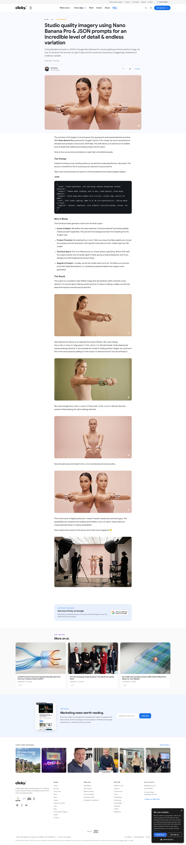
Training (143, 2)
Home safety (118, 803)
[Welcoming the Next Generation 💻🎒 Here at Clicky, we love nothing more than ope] (132, 760)
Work (55, 794)
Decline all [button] (174, 835)
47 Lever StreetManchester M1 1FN (150, 793)
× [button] (181, 810)
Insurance (117, 806)
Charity (116, 809)
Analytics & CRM (89, 797)
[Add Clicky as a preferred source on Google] (119, 612)
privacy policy (123, 840)
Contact (150, 2)
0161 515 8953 (163, 2)
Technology (117, 800)
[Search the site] (146, 8)
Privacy (148, 837)
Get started (162, 8)
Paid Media (87, 786)
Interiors (116, 788)
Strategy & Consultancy (91, 800)
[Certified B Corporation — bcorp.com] (30, 8)
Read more (157, 830)
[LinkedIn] (17, 805)
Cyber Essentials (138, 837)
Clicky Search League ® (116, 2)
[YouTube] (26, 805)
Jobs (55, 806)
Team (55, 797)
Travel (116, 794)
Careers (127, 2)
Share (138, 69)
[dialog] (168, 825)
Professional (118, 797)
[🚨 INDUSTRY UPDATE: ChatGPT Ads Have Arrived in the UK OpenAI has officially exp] (106, 760)
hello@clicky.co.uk (150, 786)
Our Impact (135, 2)
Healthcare (117, 812)
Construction (118, 791)
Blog (47, 19)
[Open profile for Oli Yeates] (47, 69)
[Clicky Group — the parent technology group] (96, 831)
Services (56, 788)
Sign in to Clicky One (153, 799)
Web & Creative (89, 791)
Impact (56, 800)
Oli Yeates (54, 68)
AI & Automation (89, 794)
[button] (124, 69)
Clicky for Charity (59, 803)
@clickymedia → (165, 745)
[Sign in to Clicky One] (151, 8)
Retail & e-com (118, 786)
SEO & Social (88, 788)
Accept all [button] (160, 835)
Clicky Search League (60, 812)
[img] (169, 2)
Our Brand (128, 837)
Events (56, 815)
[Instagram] (21, 805)
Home (55, 786)
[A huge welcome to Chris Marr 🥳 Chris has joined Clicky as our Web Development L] (79, 760)
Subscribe (145, 716)
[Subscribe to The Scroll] (130, 69)
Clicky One (57, 791)
